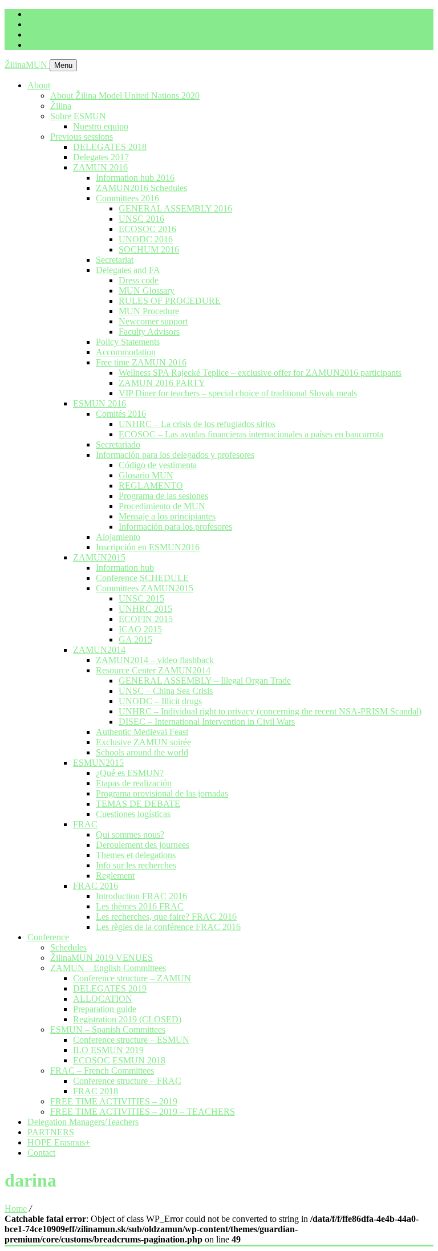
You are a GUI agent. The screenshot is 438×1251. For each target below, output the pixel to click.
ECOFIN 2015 (146, 619)
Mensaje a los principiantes (167, 516)
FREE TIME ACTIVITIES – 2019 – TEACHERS (142, 1111)
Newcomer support (153, 321)
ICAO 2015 (140, 629)
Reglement (115, 875)
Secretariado (118, 444)
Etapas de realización (134, 783)
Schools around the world (142, 752)
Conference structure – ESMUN (131, 1040)
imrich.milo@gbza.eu (66, 14)
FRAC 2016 (95, 886)
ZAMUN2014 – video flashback (155, 660)
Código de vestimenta (158, 465)
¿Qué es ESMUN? (130, 773)
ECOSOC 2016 (147, 229)
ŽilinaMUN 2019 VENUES (101, 957)
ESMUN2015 (98, 762)
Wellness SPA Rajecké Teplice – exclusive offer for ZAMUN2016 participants (260, 372)
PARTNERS (50, 1132)
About (38, 85)
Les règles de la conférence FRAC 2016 (168, 927)
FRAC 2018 (95, 1091)
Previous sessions (81, 136)
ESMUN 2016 (99, 403)
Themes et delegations (136, 855)
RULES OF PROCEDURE (170, 301)
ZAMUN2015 (99, 557)
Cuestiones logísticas (133, 814)
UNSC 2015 (141, 598)
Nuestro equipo (100, 126)
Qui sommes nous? (130, 834)
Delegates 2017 (101, 157)
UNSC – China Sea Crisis (166, 691)
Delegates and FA (128, 270)
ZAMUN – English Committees (108, 968)
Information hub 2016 (135, 177)
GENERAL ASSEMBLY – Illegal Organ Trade (205, 680)
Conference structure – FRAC (127, 1081)
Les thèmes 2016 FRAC (140, 906)
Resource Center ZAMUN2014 (153, 670)
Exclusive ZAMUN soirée (143, 742)
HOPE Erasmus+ (58, 1142)
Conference (48, 937)
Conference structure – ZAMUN (132, 978)
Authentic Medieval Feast (142, 732)
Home (16, 1208)
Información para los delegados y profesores (175, 455)
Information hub (125, 567)
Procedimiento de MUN (162, 506)
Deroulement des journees (142, 845)
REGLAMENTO (151, 485)
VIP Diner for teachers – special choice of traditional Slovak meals (238, 393)
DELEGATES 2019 (110, 988)
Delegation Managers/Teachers (83, 1122)
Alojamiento (118, 537)
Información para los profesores (175, 526)
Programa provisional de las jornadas (162, 793)
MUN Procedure (149, 311)
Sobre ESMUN (78, 116)
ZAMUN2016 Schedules (141, 188)
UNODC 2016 (146, 239)
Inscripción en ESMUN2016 (148, 547)
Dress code (139, 280)
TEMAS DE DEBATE (138, 804)
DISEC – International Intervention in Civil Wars (207, 721)
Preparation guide (104, 1009)
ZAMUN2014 (99, 650)
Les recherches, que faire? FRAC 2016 (166, 916)
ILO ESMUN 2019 (108, 1050)
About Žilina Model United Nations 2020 (125, 95)
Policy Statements (128, 342)
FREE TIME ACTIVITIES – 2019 (113, 1101)
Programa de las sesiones (163, 496)
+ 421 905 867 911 (61, 24)
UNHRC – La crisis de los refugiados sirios (197, 424)
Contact (41, 1152)
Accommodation (126, 352)
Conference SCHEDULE (142, 578)
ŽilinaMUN (27, 65)
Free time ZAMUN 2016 (141, 362)
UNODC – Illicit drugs (160, 701)
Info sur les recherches (136, 865)
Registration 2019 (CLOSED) (127, 1019)
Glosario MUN (146, 475)
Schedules (68, 947)
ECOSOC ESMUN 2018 (119, 1060)
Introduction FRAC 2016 (141, 896)
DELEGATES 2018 (110, 147)
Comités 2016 (121, 414)
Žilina (60, 106)
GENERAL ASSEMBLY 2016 (175, 208)
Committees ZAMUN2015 (144, 588)
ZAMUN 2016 (100, 167)
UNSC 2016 (141, 219)
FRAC (85, 824)
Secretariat (114, 260)
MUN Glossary (147, 290)
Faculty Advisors (149, 331)
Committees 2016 (127, 198)
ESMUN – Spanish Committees (107, 1029)
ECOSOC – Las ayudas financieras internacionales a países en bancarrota (251, 434)
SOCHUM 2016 (149, 249)
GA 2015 (135, 639)
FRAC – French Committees (102, 1070)
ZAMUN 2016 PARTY (162, 383)
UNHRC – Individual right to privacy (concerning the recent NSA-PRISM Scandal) (270, 711)
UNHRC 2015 (145, 609)
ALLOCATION (102, 999)
